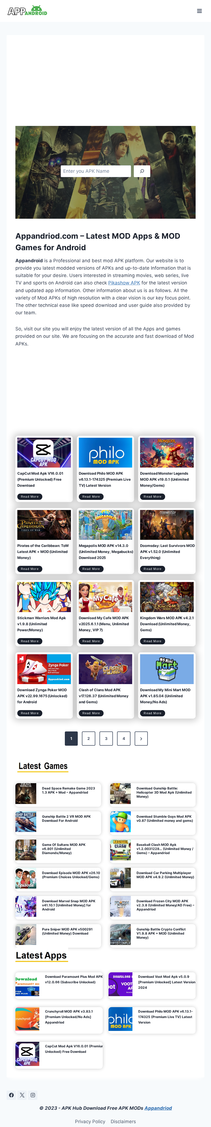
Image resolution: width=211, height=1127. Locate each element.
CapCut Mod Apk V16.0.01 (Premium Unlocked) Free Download (40, 479)
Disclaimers (123, 1121)
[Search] (142, 171)
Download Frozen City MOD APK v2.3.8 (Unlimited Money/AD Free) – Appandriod (165, 905)
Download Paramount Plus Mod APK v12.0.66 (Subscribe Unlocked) (74, 979)
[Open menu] (199, 11)
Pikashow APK (124, 283)
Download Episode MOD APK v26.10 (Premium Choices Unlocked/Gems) (71, 875)
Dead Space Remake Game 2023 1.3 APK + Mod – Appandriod (68, 790)
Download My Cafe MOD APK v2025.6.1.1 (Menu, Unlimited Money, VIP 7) (104, 624)
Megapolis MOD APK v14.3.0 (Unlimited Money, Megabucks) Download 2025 (106, 551)
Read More (31, 497)
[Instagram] (32, 1095)
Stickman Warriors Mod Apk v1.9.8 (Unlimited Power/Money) (41, 624)
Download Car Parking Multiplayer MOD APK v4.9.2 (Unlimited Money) (165, 875)
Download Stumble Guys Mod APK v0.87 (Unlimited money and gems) (165, 818)
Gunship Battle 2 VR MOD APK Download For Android (66, 818)
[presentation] (44, 453)
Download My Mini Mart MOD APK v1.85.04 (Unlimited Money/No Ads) (165, 696)
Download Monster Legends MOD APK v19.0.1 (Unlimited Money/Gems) (164, 479)
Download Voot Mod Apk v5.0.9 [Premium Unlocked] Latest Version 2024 (166, 982)
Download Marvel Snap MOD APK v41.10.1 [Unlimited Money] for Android (68, 905)
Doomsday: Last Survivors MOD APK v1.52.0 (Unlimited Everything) (167, 551)
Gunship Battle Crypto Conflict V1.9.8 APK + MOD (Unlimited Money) (161, 933)
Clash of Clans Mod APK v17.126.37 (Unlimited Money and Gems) (104, 696)
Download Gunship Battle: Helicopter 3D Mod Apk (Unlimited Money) (164, 792)
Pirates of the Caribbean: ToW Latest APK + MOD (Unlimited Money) (43, 551)
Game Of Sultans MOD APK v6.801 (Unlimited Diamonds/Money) (63, 849)
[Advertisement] (105, 85)
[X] (22, 1095)
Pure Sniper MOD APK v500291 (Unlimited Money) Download (67, 931)
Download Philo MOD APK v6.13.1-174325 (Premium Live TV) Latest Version (105, 479)
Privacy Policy (90, 1121)
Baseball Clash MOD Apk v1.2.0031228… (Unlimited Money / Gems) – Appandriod (165, 849)
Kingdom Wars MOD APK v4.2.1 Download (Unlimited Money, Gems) (166, 624)
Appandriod (158, 1108)
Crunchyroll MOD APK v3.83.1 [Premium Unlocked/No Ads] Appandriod (69, 1016)
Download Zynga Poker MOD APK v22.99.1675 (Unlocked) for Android (42, 696)
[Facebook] (11, 1095)
